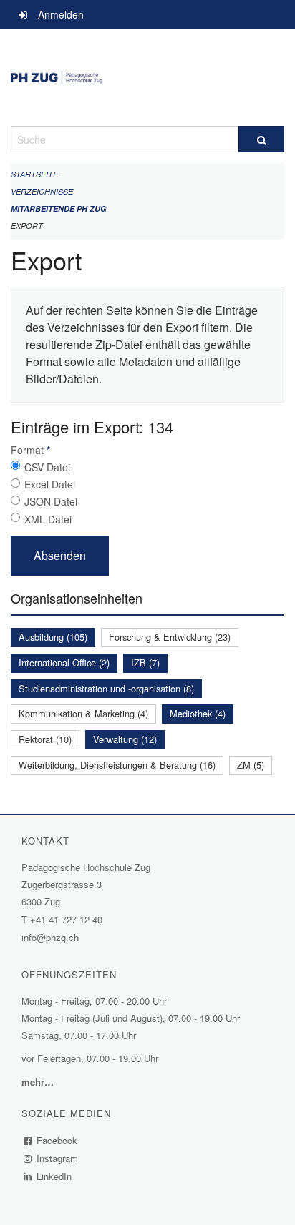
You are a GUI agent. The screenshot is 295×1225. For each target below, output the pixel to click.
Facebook (57, 1140)
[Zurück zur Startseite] (147, 77)
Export (27, 225)
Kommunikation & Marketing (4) (83, 713)
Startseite (34, 174)
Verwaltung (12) (125, 739)
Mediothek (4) (198, 713)
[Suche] (261, 139)
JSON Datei (50, 501)
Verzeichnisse (42, 191)
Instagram (58, 1158)
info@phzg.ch (50, 937)
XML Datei (48, 519)
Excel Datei (49, 484)
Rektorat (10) (45, 739)
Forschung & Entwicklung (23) (170, 637)
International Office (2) (64, 662)
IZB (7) (145, 662)
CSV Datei (47, 467)
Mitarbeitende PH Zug (59, 208)
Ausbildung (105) (53, 637)
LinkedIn (54, 1176)
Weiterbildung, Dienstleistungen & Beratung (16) (117, 765)
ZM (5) (250, 765)
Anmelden (61, 14)
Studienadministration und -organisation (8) (106, 688)
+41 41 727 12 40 (66, 919)
